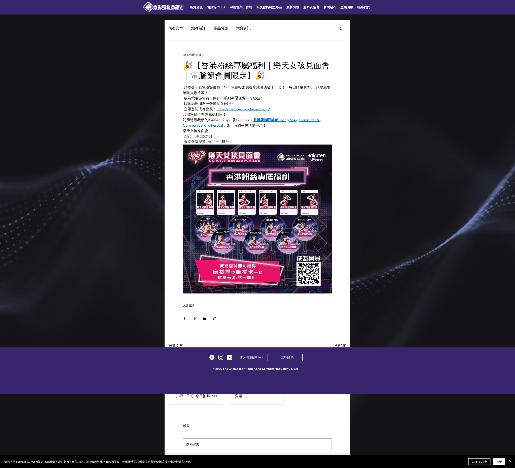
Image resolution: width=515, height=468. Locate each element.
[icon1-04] (229, 357)
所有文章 (176, 28)
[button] (341, 28)
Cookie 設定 (479, 462)
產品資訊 (221, 28)
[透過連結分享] (214, 318)
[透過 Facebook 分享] (185, 318)
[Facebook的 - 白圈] (211, 357)
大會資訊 (243, 28)
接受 (499, 462)
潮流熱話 (198, 28)
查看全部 (340, 345)
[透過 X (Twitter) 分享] (195, 318)
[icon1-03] (220, 357)
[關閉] (510, 461)
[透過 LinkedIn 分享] (204, 318)
